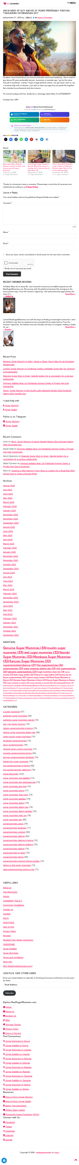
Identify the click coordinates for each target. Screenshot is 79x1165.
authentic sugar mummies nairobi (18, 720)
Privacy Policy (32, 187)
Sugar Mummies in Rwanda (18, 1067)
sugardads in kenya (67, 685)
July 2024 (7, 577)
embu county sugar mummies (17, 736)
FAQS (6, 918)
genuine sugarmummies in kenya (29, 698)
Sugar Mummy (11, 405)
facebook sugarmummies (15, 741)
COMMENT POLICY (12, 901)
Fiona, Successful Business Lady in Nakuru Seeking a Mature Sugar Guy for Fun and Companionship (62, 167)
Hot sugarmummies (50, 665)
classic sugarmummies (25, 688)
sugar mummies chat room (15, 795)
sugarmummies (13, 668)
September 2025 (11, 523)
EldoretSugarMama (47, 698)
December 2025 (10, 515)
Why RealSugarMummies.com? (18, 966)
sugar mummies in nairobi (41, 683)
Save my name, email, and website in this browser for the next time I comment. (38, 254)
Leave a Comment (44, 17)
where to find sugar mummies (17, 865)
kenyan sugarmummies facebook (18, 757)
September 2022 (11, 635)
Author (6, 896)
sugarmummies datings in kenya (18, 840)
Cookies (6, 914)
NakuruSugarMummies (10, 695)
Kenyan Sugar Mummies (30, 661)
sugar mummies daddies (14, 799)
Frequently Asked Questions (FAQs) (22, 1114)
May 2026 (7, 498)
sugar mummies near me (14, 815)
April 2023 (7, 614)
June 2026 (8, 494)
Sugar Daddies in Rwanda (17, 1072)
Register (7, 935)
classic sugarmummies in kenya (18, 728)
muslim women (66, 693)
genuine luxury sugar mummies (17, 749)
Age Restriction (10, 892)
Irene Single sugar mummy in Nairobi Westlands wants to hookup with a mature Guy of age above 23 (38, 167)
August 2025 (9, 527)
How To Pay (8, 927)
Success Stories (13, 1024)
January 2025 (9, 552)
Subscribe (9, 993)
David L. (8, 329)
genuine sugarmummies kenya (17, 753)
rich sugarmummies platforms (17, 770)
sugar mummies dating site (40, 668)
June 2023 (8, 606)
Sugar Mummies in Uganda (18, 1050)
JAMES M (9, 296)
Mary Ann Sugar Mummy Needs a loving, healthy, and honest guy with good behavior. (14, 167)
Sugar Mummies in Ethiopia (18, 1058)
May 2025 (7, 535)
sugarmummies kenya (13, 857)
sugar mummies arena (13, 790)
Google (8, 1140)
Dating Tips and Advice (16, 1106)
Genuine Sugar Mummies (25, 647)
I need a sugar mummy (38, 677)
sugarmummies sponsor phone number (21, 861)
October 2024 (9, 564)
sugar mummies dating (13, 803)
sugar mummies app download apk (19, 782)
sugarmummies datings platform (18, 844)
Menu (73, 2)
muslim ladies (24, 695)
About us (7, 888)
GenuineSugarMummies (63, 683)
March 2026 (8, 502)
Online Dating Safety (15, 1110)
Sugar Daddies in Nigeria (17, 1089)
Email (6, 243)
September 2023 (11, 602)
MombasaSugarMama (36, 695)
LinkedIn (9, 1135)
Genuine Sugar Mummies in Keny (29, 680)
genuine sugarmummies (22, 671)
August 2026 (9, 485)
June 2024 (8, 581)
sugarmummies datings (14, 836)
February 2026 (10, 506)
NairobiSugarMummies (33, 685)
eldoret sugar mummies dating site (19, 732)
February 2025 (10, 548)
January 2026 (9, 510)
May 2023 (7, 610)
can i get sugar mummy (14, 724)
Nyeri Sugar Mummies (10, 688)
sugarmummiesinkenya (19, 665)
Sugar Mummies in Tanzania (18, 1076)
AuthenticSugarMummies (50, 685)
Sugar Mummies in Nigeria (17, 1085)
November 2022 (10, 627)
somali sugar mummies (41, 688)
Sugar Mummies (10, 774)
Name (6, 232)
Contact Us (10, 1016)
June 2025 (8, 531)
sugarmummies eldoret (13, 849)
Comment (7, 203)
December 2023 (10, 598)
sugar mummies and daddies (16, 778)
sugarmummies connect (14, 832)
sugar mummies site (12, 819)
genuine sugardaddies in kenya (65, 698)
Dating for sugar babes (46, 674)
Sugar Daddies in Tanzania (18, 1080)
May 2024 (7, 585)
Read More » (70, 294)
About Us (9, 1011)
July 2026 (7, 490)
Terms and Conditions (13, 957)
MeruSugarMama (12, 698)
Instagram (10, 1131)
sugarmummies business (14, 828)
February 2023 (10, 618)
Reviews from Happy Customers (18, 940)
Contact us (8, 909)
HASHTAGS (8, 922)
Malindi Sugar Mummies (53, 695)
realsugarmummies (43, 1152)
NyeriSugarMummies (56, 688)
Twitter (8, 1127)
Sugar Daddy (10, 410)
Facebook (10, 1122)
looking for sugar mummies (15, 761)
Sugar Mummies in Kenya (17, 1041)
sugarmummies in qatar (14, 853)
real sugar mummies (41, 652)
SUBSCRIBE (9, 944)
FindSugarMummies (10, 700)
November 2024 (10, 560)
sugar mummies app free (14, 786)
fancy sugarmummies (13, 745)
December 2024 (10, 556)
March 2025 (8, 544)
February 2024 (10, 593)
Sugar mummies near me (51, 671)
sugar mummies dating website (17, 811)
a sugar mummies (11, 712)
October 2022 (9, 631)
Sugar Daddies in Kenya (16, 1045)
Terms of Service (13, 1033)
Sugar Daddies (10, 949)
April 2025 (7, 539)
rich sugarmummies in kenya (16, 765)
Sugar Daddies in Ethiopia (17, 1063)
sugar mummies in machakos (13, 685)
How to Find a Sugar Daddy (18, 1101)
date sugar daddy (24, 674)
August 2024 (9, 573)
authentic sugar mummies (15, 716)
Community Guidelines (13, 905)
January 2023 (9, 622)
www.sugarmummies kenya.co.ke (18, 869)
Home (8, 1007)
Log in (56, 1152)
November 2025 (10, 519)
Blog (7, 1020)
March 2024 (8, 589)
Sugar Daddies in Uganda (17, 1054)
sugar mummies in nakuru (18, 683)
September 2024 (11, 569)
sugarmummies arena (13, 824)
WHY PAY (7, 962)
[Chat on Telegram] (4, 1160)
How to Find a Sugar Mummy (19, 1097)
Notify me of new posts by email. (18, 268)
